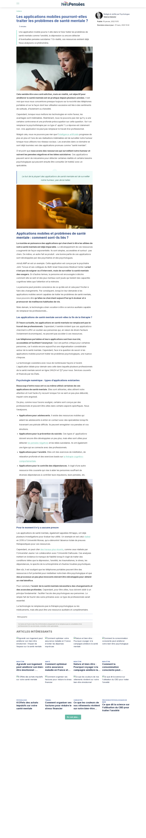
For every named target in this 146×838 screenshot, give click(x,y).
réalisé (87, 536)
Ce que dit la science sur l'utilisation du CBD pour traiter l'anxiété (115, 707)
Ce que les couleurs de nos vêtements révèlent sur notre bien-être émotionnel (87, 705)
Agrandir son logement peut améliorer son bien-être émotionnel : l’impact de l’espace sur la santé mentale (30, 667)
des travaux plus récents (51, 549)
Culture (19, 11)
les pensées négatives (38, 443)
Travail (48, 700)
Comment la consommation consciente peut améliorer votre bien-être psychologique (114, 667)
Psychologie (21, 700)
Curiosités (78, 700)
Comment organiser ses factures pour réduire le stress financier (58, 705)
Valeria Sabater (110, 17)
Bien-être (20, 661)
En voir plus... (73, 717)
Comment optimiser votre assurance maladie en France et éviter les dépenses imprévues (56, 667)
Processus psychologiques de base (114, 701)
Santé (47, 661)
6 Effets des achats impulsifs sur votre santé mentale (27, 705)
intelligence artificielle (69, 134)
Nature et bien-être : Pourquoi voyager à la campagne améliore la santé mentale (86, 667)
